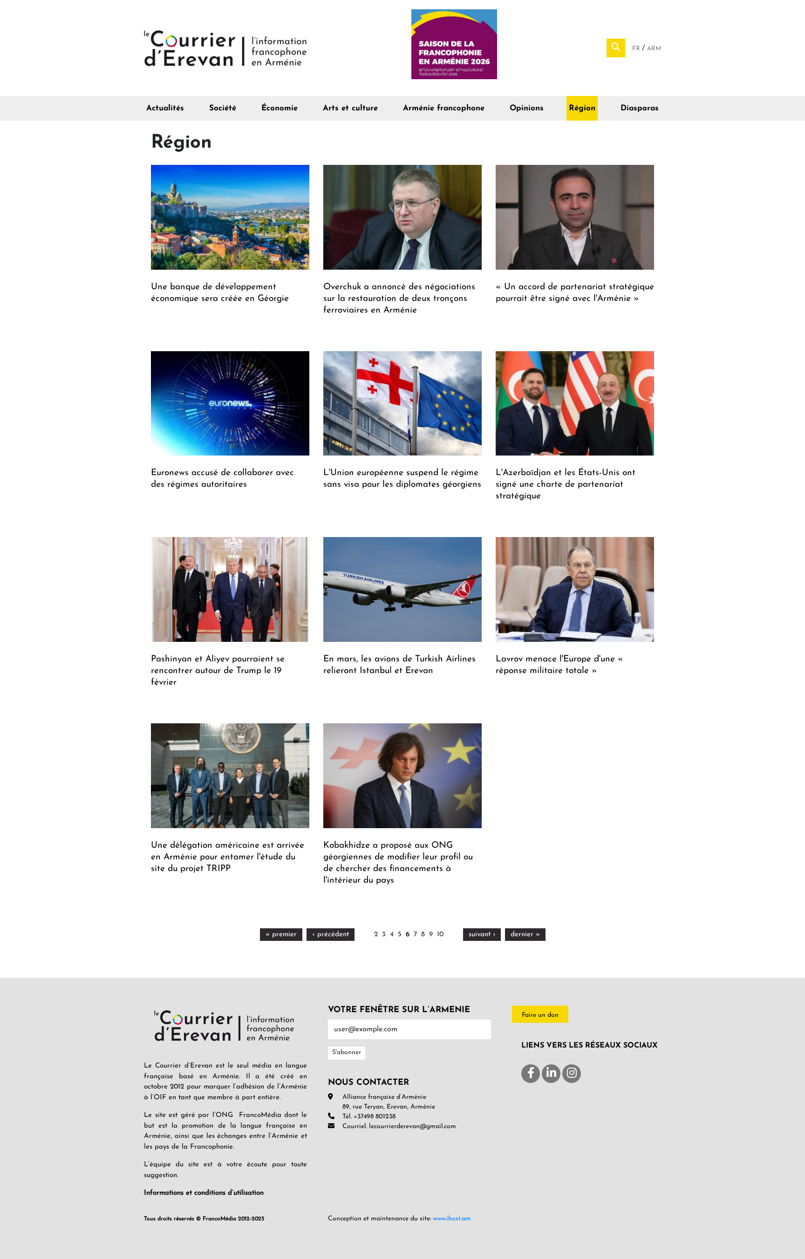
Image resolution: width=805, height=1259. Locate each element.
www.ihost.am (452, 1218)
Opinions (527, 108)
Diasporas (640, 108)
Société (222, 108)
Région (582, 108)
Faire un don (540, 1015)
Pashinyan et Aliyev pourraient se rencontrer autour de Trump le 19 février (218, 671)
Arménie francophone (443, 108)
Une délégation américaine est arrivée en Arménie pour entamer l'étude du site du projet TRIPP (227, 857)
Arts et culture (350, 108)
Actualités (165, 108)
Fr (637, 49)
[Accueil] (225, 47)
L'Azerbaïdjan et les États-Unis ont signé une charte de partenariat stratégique (565, 485)
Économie (279, 108)
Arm (654, 49)
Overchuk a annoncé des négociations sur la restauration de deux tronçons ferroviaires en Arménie (399, 299)
